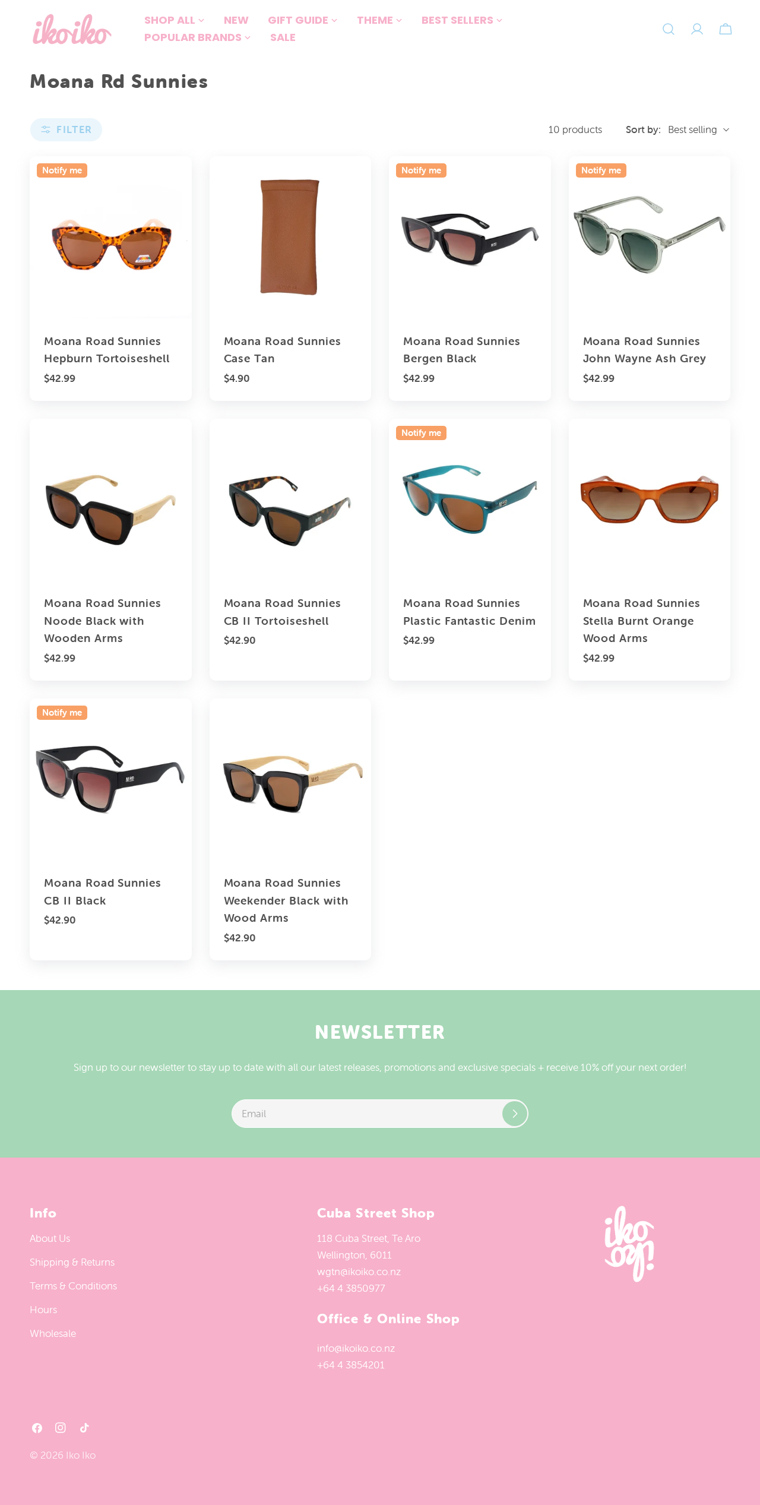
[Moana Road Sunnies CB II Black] (111, 779)
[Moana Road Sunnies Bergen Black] (470, 237)
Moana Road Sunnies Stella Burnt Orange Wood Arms (642, 620)
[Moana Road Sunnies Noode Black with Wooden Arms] (111, 500)
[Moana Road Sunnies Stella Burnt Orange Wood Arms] (650, 500)
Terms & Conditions (73, 1285)
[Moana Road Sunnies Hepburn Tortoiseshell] (111, 237)
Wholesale (53, 1333)
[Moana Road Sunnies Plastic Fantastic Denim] (470, 500)
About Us (50, 1238)
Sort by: (643, 129)
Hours (43, 1309)
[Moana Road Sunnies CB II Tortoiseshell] (291, 500)
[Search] (668, 29)
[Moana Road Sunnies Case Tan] (291, 237)
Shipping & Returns (72, 1262)
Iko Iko (81, 1455)
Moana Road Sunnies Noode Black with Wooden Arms (103, 620)
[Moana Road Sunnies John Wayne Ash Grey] (650, 237)
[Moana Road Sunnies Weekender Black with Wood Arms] (291, 779)
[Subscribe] (514, 1113)
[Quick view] (174, 182)
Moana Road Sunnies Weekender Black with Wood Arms (286, 900)
